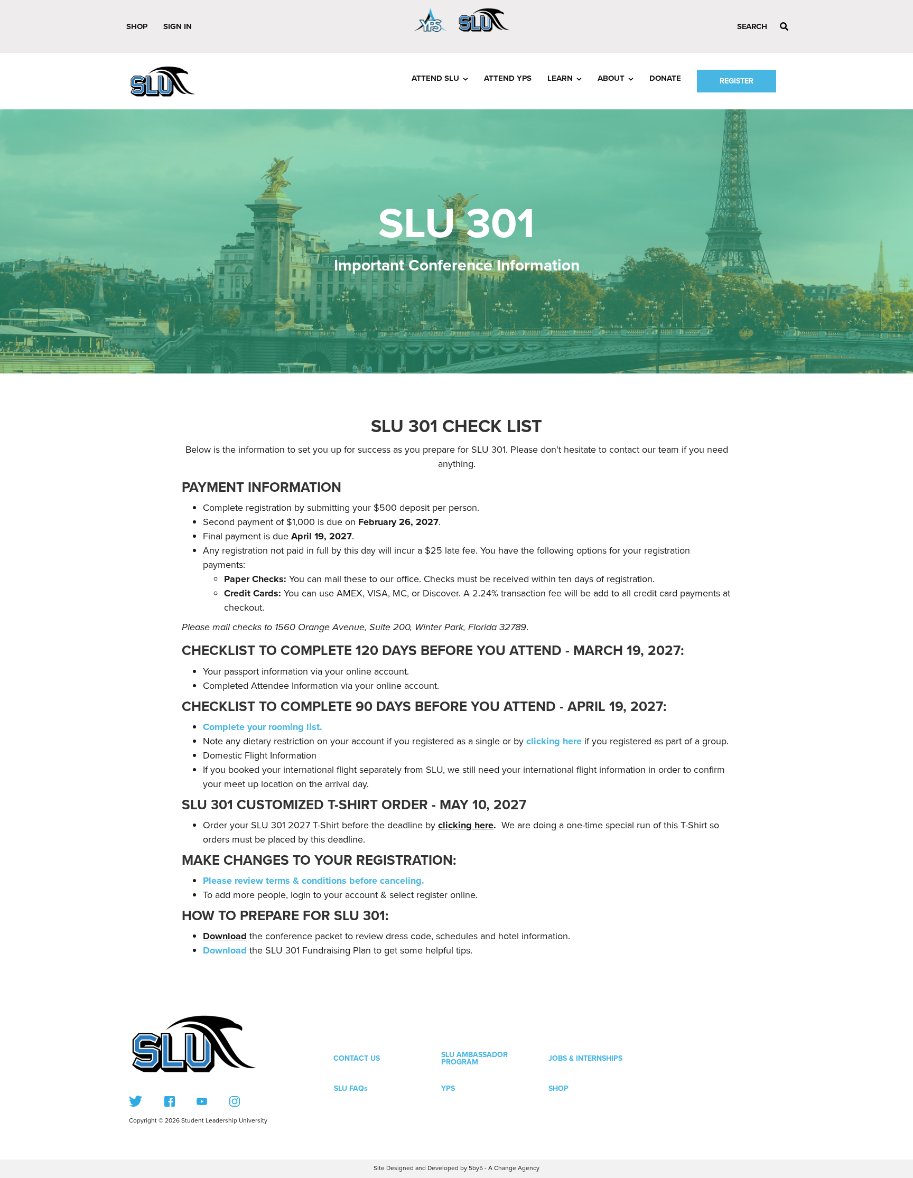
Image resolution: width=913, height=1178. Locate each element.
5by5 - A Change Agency (504, 1168)
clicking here (465, 825)
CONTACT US (356, 1058)
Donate (665, 78)
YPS (448, 1088)
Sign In (177, 26)
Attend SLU (435, 78)
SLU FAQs (351, 1088)
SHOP (558, 1088)
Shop (136, 26)
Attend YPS (508, 78)
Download (225, 936)
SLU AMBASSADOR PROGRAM (474, 1058)
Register (736, 81)
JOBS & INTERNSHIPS (585, 1058)
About (611, 78)
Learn (560, 78)
